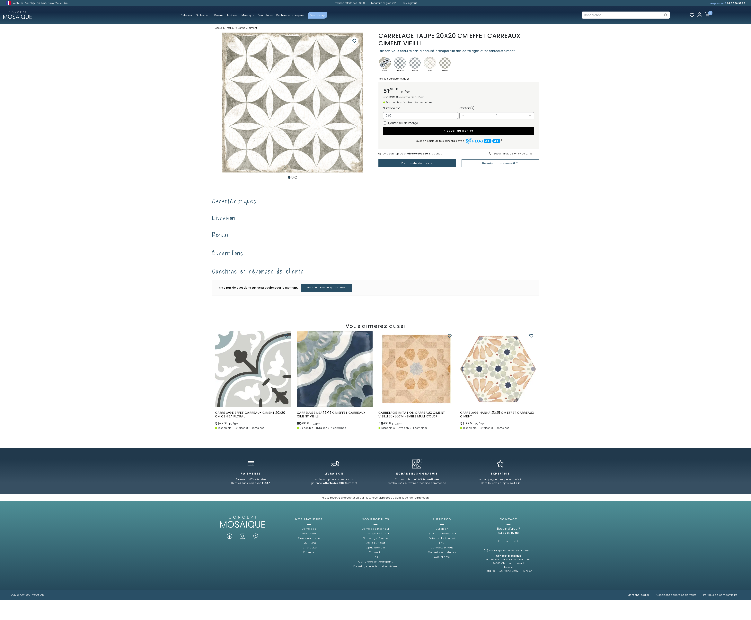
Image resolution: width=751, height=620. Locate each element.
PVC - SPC (309, 543)
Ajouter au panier (459, 130)
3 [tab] (296, 177)
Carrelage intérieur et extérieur (375, 566)
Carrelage (309, 528)
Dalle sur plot (375, 543)
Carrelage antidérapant (375, 561)
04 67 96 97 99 (736, 3)
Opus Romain (375, 547)
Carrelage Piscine (375, 538)
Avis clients (442, 557)
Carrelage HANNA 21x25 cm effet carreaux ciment (497, 414)
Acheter (253, 395)
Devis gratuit (409, 3)
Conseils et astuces (442, 552)
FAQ (442, 543)
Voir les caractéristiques (394, 78)
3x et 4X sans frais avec (250, 483)
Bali (375, 557)
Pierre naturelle (309, 538)
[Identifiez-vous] (699, 14)
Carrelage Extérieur (375, 533)
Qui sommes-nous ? (442, 533)
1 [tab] (289, 177)
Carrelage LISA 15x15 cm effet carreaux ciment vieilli (331, 414)
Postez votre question (326, 287)
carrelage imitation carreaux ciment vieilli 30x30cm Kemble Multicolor (411, 414)
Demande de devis (417, 163)
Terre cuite (309, 547)
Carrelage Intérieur (375, 528)
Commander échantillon (253, 403)
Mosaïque (309, 533)
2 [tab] (292, 177)
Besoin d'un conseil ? (500, 163)
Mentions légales (638, 595)
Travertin (375, 552)
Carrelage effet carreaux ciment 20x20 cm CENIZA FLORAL (250, 414)
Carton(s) (466, 108)
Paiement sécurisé (442, 538)
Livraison (442, 528)
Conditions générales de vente (676, 595)
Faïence (309, 552)
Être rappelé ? (508, 541)
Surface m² (391, 108)
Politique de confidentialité (720, 595)
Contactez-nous (441, 547)
